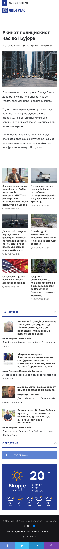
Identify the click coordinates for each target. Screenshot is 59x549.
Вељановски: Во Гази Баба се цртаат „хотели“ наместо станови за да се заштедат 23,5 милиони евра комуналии (36, 416)
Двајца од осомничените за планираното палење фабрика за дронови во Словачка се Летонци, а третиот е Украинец (43, 286)
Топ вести (37, 371)
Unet (29, 526)
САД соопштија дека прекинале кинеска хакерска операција (14, 279)
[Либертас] (13, 10)
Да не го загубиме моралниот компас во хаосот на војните (36, 389)
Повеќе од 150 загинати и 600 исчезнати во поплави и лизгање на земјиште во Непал (44, 237)
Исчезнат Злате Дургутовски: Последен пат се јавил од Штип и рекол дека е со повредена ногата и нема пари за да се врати (36, 327)
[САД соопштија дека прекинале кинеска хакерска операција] (15, 266)
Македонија (25, 338)
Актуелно (13, 338)
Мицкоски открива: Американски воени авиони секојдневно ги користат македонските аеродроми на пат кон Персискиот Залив (36, 360)
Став (25, 394)
